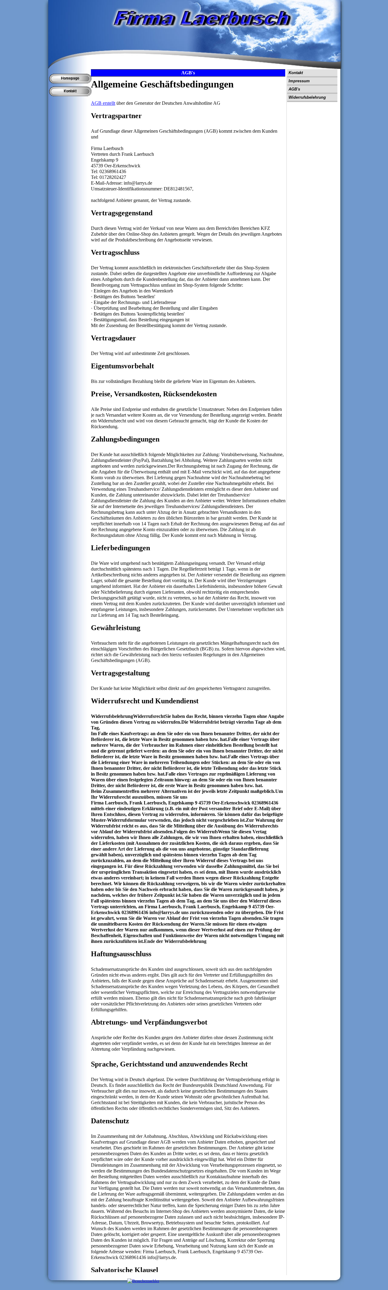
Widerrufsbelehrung (307, 97)
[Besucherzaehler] (143, 1280)
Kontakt (296, 72)
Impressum (299, 81)
